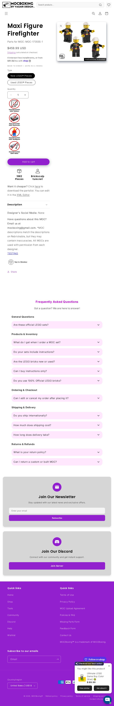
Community (13, 615)
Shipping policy (100, 696)
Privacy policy (66, 696)
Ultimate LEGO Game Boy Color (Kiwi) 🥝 (95, 676)
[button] (6, 13)
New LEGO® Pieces (21, 75)
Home (10, 595)
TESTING (12, 253)
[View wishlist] (109, 5)
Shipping (11, 52)
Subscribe (57, 518)
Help (9, 628)
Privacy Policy (67, 601)
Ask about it (101, 688)
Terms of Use (67, 595)
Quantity (11, 89)
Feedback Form (68, 628)
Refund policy (51, 696)
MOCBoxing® (37, 696)
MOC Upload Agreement (72, 608)
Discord (11, 621)
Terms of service (83, 696)
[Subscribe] (57, 659)
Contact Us (65, 635)
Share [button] (14, 271)
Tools (10, 608)
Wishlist (11, 635)
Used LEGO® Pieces (21, 82)
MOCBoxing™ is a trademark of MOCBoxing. (83, 642)
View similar (84, 688)
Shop (10, 601)
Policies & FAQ (67, 615)
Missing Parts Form (70, 621)
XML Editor (23, 194)
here (37, 186)
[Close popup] (109, 666)
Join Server (57, 566)
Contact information (98, 699)
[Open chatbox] (107, 700)
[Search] (100, 5)
